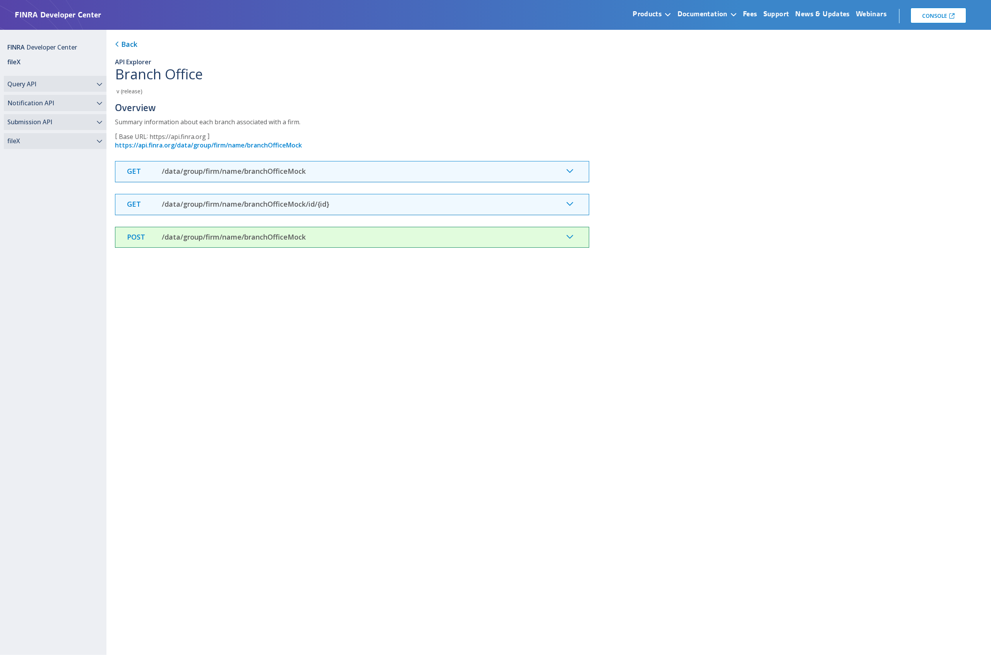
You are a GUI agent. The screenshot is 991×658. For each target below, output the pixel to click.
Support (776, 14)
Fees (750, 14)
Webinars (871, 14)
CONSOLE (934, 15)
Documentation (702, 14)
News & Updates (822, 14)
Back (128, 44)
